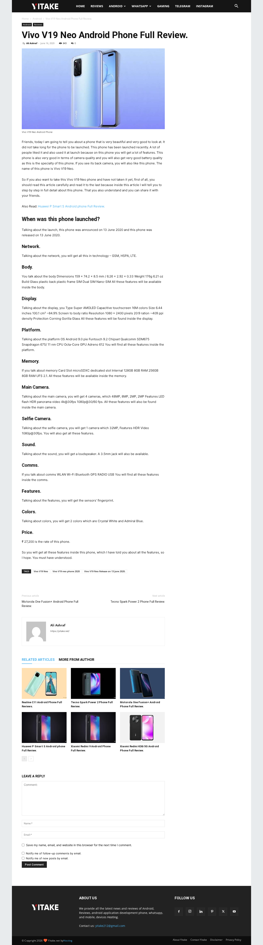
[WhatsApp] (45, 584)
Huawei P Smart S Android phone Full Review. (71, 206)
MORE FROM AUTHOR (76, 659)
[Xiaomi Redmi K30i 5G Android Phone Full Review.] (142, 727)
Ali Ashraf (31, 43)
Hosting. (113, 917)
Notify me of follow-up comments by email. (53, 853)
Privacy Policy (233, 939)
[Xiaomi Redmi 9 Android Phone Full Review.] (93, 727)
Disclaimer (216, 939)
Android (115, 6)
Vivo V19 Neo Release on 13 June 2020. (104, 571)
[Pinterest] (212, 912)
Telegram (182, 6)
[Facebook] (26, 584)
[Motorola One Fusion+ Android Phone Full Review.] (142, 683)
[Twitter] (35, 584)
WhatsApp (140, 6)
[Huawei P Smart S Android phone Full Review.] (44, 727)
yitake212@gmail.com (110, 926)
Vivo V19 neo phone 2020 (66, 571)
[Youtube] (234, 912)
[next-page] (30, 758)
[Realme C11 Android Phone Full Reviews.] (44, 683)
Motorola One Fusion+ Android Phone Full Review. (50, 604)
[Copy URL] (64, 584)
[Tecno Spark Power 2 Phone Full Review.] (93, 683)
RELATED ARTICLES (38, 659)
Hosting (67, 940)
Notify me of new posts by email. (47, 858)
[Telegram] (54, 584)
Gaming (163, 6)
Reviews (97, 6)
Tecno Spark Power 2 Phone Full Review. (137, 601)
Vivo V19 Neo (41, 571)
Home (80, 6)
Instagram (204, 6)
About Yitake (180, 939)
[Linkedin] (201, 912)
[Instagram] (190, 911)
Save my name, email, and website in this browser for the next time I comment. (79, 845)
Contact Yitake (198, 939)
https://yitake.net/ (59, 631)
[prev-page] (24, 758)
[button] (236, 6)
